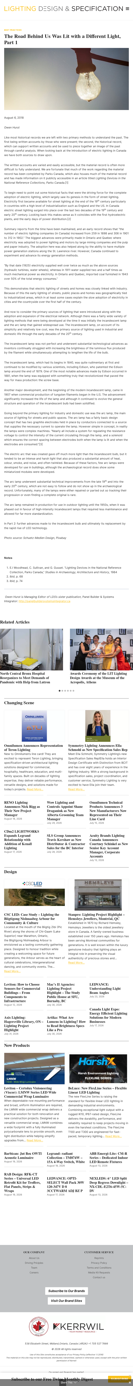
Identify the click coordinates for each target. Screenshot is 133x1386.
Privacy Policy (99, 1262)
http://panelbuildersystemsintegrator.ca (44, 601)
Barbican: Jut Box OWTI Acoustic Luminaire (23, 1155)
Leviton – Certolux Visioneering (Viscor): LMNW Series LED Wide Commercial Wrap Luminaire (30, 1092)
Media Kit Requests (99, 1272)
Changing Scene (19, 702)
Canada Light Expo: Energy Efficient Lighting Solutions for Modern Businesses (108, 1015)
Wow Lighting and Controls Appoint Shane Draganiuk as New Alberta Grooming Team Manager (65, 810)
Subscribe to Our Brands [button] (66, 1291)
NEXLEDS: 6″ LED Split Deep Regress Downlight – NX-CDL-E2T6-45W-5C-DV (109, 1184)
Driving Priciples (34, 1262)
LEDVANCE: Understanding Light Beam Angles (105, 988)
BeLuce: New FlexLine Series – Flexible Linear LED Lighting (97, 1090)
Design (10, 871)
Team (34, 1267)
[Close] (130, 1376)
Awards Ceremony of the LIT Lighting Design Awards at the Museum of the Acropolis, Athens (98, 678)
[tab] (59, 691)
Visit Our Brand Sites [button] (66, 1301)
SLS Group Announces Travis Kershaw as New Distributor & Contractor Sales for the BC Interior (66, 842)
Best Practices (13, 30)
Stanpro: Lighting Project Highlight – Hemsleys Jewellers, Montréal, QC (96, 917)
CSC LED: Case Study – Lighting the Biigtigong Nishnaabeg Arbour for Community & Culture (31, 919)
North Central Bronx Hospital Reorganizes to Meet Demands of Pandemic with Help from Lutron (25, 678)
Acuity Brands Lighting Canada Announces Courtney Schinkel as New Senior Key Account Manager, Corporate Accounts (109, 846)
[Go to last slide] (5, 658)
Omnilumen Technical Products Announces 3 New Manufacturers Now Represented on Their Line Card (108, 810)
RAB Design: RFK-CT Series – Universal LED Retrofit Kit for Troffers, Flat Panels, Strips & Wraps (22, 1182)
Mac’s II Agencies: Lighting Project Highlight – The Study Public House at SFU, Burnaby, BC (63, 992)
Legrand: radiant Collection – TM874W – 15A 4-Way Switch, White (66, 1157)
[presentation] (31, 650)
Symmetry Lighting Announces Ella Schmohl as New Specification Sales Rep (97, 748)
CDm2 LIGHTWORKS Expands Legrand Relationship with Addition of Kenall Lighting (21, 839)
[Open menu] (127, 8)
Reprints (99, 1258)
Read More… (35, 789)
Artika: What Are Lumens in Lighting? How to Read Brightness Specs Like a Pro (66, 1023)
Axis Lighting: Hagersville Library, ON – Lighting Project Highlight (23, 1023)
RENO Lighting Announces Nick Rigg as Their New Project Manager (22, 808)
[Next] (127, 658)
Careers (34, 1272)
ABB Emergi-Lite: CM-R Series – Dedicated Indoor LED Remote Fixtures (109, 1157)
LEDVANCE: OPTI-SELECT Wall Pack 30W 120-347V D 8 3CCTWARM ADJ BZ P (65, 1184)
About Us (34, 1258)
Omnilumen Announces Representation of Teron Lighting (33, 748)
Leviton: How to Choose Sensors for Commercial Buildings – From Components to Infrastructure (22, 992)
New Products (17, 1045)
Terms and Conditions (99, 1267)
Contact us (99, 1277)
